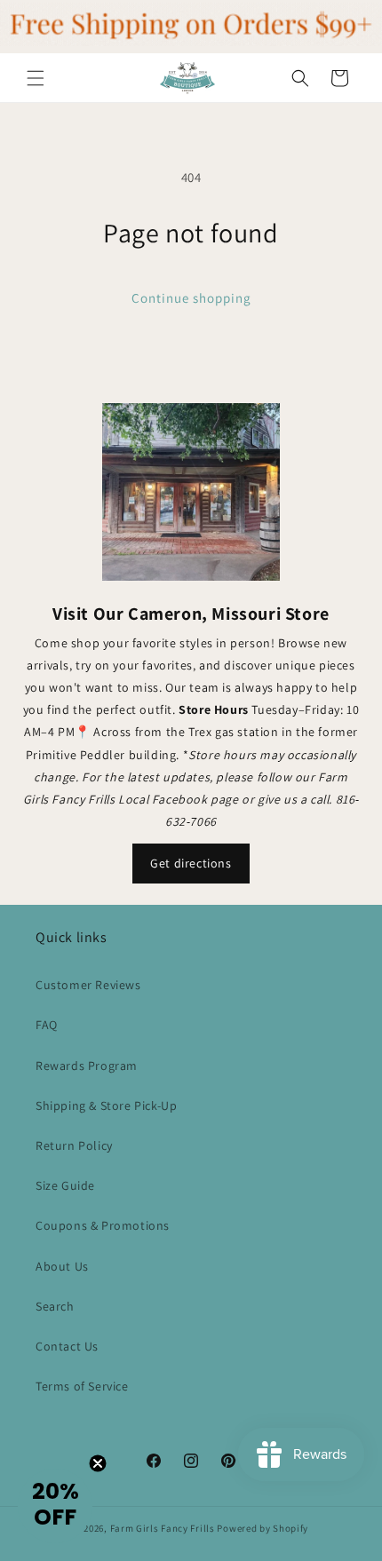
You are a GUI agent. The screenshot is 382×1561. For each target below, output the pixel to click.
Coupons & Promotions (103, 1225)
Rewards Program (87, 1066)
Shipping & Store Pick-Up (106, 1105)
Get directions (190, 863)
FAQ (47, 1025)
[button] (35, 78)
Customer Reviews (88, 985)
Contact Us (67, 1346)
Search (55, 1306)
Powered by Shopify (262, 1528)
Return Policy (74, 1145)
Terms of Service (82, 1386)
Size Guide (65, 1185)
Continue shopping (191, 297)
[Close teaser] (98, 1463)
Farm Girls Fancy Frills (162, 1528)
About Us (62, 1266)
